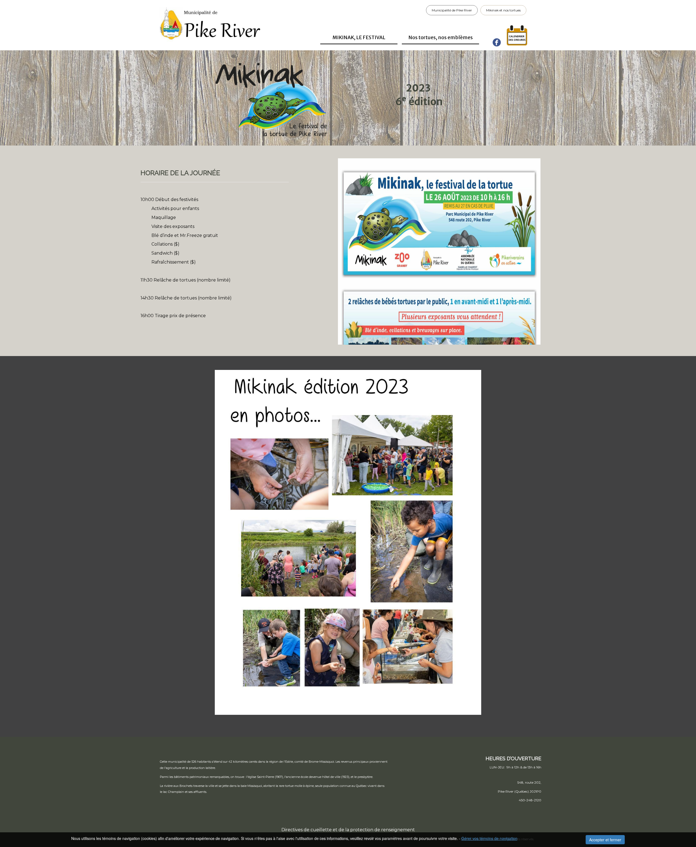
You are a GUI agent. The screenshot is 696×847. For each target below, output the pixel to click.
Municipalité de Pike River (452, 10)
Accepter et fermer (605, 839)
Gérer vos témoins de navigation (489, 838)
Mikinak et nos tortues (503, 10)
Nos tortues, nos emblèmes (440, 37)
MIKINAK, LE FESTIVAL (359, 37)
